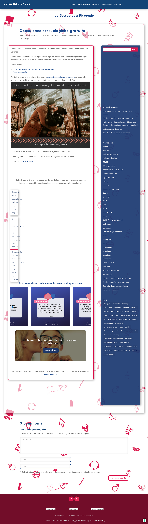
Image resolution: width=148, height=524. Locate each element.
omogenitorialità (108, 323)
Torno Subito (128, 346)
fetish (105, 201)
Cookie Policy (74, 509)
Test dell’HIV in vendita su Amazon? (116, 133)
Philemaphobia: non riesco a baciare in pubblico (50, 342)
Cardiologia (125, 304)
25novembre (116, 304)
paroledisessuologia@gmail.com (61, 77)
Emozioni (106, 311)
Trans (135, 346)
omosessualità (119, 323)
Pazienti (121, 327)
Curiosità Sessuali (110, 174)
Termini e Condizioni (97, 509)
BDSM (105, 162)
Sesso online (107, 335)
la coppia (134, 315)
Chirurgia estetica (109, 166)
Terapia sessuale (20, 72)
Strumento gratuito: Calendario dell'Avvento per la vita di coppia (15, 265)
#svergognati (107, 304)
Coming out (117, 307)
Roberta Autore (26, 161)
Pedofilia (127, 327)
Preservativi (107, 331)
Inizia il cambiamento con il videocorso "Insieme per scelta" (15, 233)
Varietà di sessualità (110, 290)
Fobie (105, 209)
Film (104, 205)
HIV (117, 315)
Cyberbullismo (108, 178)
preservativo (115, 331)
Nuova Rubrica (112, 319)
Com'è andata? (108, 307)
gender (134, 311)
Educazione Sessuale (111, 189)
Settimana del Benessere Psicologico (117, 278)
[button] (12, 307)
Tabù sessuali (107, 346)
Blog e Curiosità (107, 4)
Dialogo (106, 181)
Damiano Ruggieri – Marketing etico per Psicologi (84, 520)
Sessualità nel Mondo (111, 270)
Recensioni (107, 259)
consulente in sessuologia (71, 35)
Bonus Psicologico (84, 4)
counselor (134, 307)
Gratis (105, 315)
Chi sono (94, 4)
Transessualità (108, 350)
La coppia (107, 228)
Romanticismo (108, 263)
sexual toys (128, 338)
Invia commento (118, 478)
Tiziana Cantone (118, 346)
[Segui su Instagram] (76, 498)
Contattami (117, 4)
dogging (106, 185)
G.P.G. (105, 216)
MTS (105, 243)
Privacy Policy (51, 509)
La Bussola (107, 224)
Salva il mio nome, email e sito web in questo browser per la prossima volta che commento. (61, 472)
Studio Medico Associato (111, 342)
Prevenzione (124, 331)
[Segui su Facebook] (71, 498)
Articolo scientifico (110, 158)
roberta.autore (28, 35)
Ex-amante (107, 197)
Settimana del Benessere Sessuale (116, 282)
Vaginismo (124, 350)
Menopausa (107, 239)
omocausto (132, 319)
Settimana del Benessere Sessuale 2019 (118, 118)
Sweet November (125, 342)
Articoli (39, 35)
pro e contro (107, 247)
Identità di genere (125, 315)
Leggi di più (51, 350)
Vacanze (116, 350)
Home (73, 4)
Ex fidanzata (119, 311)
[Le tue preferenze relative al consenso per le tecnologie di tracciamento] (144, 520)
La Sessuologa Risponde (112, 129)
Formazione (107, 212)
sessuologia (107, 274)
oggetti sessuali (123, 319)
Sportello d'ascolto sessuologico (115, 286)
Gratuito (111, 315)
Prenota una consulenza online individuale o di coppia (15, 202)
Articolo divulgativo (51, 35)
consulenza (126, 307)
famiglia (127, 311)
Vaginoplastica (133, 350)
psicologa (87, 35)
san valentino (134, 331)
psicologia (97, 35)
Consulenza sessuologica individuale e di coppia (33, 69)
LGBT (105, 236)
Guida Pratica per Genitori (113, 220)
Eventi (105, 193)
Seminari (106, 267)
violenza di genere (109, 354)
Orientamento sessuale (110, 327)
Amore (105, 146)
